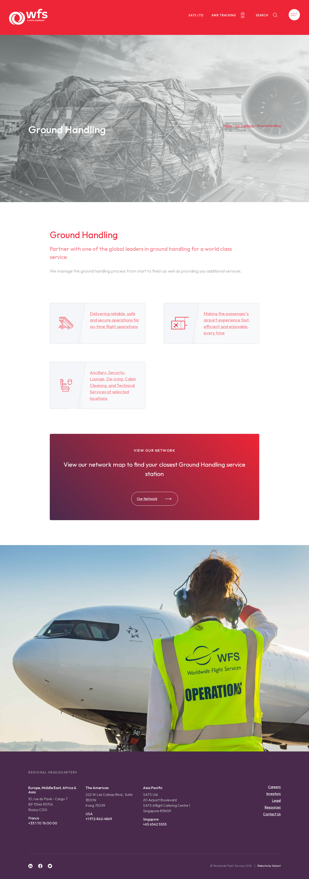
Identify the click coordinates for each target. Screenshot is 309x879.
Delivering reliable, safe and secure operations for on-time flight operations (114, 320)
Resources (272, 807)
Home (228, 126)
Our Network (147, 498)
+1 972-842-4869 (99, 818)
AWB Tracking (224, 15)
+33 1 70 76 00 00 (42, 823)
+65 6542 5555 (155, 824)
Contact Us (272, 814)
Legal (276, 800)
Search (262, 15)
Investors (273, 793)
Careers (274, 787)
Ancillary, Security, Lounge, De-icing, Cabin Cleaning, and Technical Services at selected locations (113, 385)
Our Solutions (244, 126)
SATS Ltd (196, 15)
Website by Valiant (269, 866)
